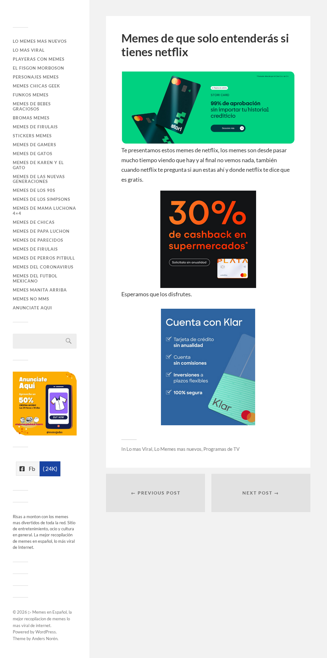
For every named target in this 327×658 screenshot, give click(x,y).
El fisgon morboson (38, 68)
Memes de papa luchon (41, 231)
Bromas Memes (31, 117)
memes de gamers (34, 144)
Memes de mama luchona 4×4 (44, 211)
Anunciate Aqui (32, 307)
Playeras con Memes (39, 59)
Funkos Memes (31, 94)
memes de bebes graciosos (32, 106)
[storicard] (208, 141)
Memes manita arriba (40, 289)
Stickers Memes (32, 135)
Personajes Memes (36, 76)
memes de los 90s (34, 190)
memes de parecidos (38, 240)
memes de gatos (32, 153)
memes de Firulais (35, 249)
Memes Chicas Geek (36, 85)
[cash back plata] (208, 285)
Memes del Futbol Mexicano (35, 278)
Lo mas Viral (29, 50)
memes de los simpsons (41, 199)
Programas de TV (221, 449)
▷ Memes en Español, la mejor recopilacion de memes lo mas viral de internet (42, 618)
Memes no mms (31, 298)
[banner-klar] (208, 423)
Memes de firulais (35, 126)
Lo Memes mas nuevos (40, 41)
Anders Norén (44, 638)
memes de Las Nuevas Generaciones (39, 179)
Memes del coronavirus (43, 266)
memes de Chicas (34, 222)
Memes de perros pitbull (44, 258)
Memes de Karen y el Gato (38, 165)
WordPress (45, 631)
